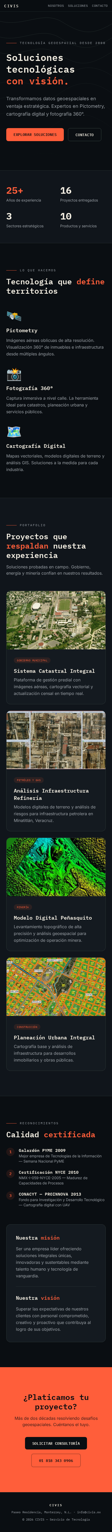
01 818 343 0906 (56, 1460)
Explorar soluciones (35, 134)
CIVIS (11, 5)
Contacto (100, 6)
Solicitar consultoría (56, 1443)
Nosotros (56, 6)
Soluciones (78, 6)
